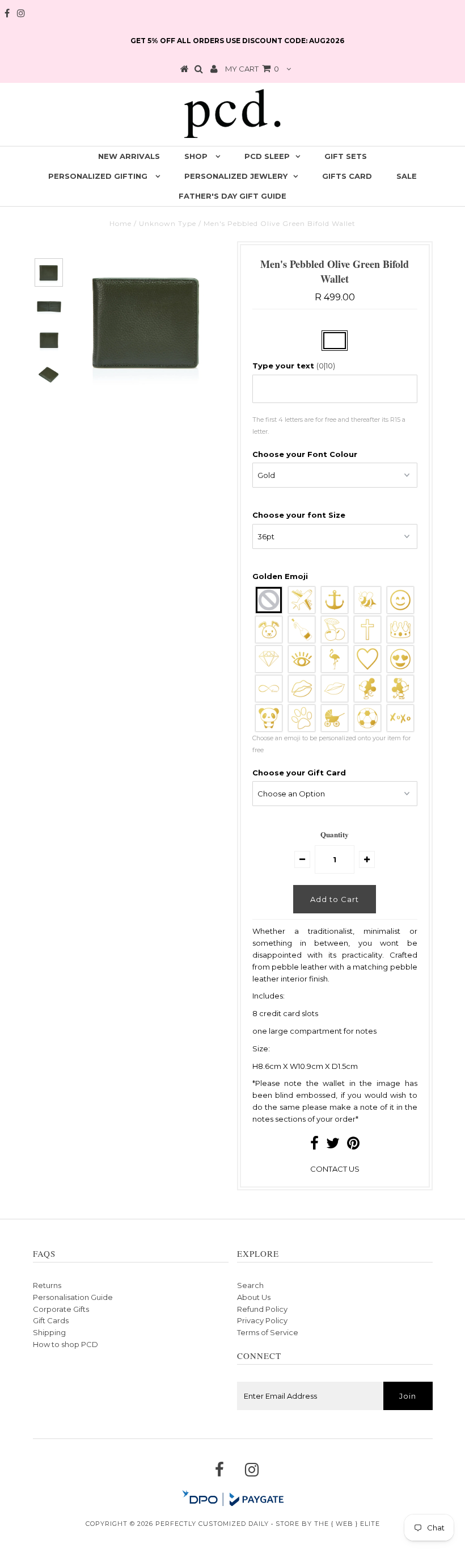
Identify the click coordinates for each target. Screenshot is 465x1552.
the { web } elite (347, 1524)
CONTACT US (335, 1168)
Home (120, 223)
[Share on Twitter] (333, 1145)
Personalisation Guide (73, 1297)
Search (250, 1285)
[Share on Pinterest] (353, 1145)
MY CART (252, 68)
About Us (253, 1297)
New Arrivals (129, 156)
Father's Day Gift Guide (232, 195)
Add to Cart (334, 899)
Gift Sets (345, 156)
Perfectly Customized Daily (212, 1524)
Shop (197, 156)
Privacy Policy (262, 1320)
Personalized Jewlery (236, 176)
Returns (47, 1285)
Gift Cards (51, 1320)
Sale (406, 176)
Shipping (49, 1332)
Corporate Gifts (61, 1309)
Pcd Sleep (267, 156)
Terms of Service (267, 1332)
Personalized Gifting (99, 176)
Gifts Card (347, 176)
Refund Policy (262, 1309)
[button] (334, 366)
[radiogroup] (334, 659)
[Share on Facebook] (314, 1145)
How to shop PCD (65, 1344)
